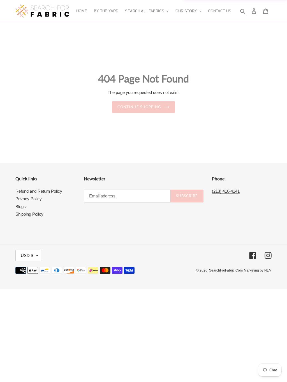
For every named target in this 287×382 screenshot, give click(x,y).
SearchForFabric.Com (226, 270)
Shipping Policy (29, 214)
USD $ (27, 255)
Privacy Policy (28, 198)
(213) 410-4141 (226, 191)
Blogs (20, 206)
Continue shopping (139, 107)
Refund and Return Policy (38, 191)
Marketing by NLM (258, 270)
